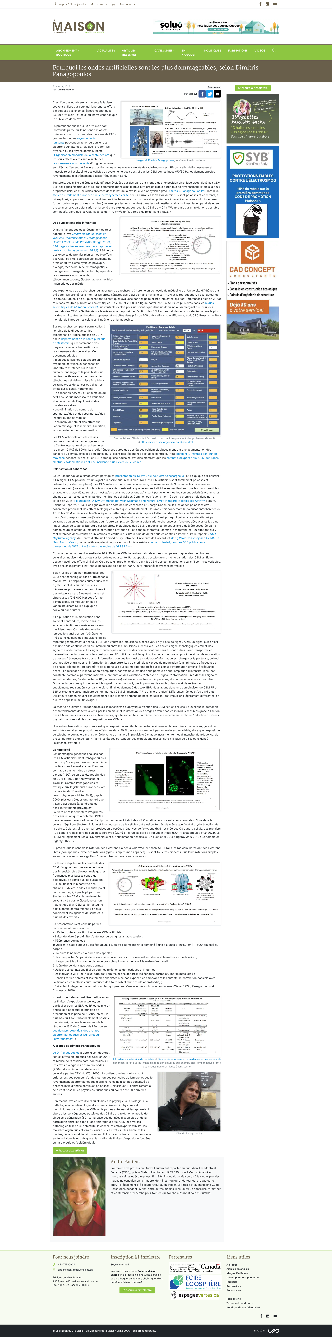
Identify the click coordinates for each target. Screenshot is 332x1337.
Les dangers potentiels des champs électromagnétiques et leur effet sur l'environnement (76, 1034)
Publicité (232, 1281)
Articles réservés (129, 52)
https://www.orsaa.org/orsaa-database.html (167, 442)
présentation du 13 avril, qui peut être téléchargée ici (150, 476)
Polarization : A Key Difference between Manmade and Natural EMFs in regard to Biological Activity (139, 500)
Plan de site (234, 1298)
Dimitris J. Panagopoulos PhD (187, 191)
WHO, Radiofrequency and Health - (194, 538)
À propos (232, 1264)
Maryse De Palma (237, 1273)
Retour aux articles (71, 1150)
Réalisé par (260, 1331)
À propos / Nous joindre (70, 4)
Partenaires (234, 1286)
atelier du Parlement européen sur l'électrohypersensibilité (91, 195)
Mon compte (98, 4)
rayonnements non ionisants (71, 163)
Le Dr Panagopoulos (66, 1052)
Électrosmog (214, 87)
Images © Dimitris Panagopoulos (155, 160)
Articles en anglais (238, 1268)
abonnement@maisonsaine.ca (75, 1269)
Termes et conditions (239, 1303)
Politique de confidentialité (243, 1307)
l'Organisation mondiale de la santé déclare (81, 155)
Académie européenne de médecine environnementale (189, 1059)
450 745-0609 (66, 1264)
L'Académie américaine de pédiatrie (133, 1059)
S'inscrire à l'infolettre (253, 88)
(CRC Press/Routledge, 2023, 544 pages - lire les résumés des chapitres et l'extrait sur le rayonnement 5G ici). (82, 242)
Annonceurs (234, 1290)
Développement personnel (243, 1277)
